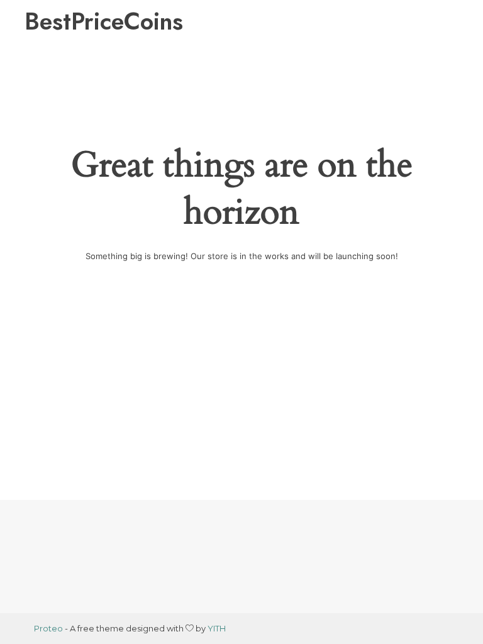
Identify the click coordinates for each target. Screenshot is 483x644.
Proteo (48, 628)
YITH (217, 628)
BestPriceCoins (104, 21)
